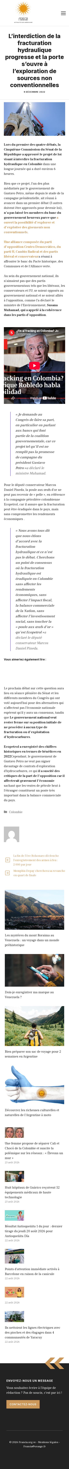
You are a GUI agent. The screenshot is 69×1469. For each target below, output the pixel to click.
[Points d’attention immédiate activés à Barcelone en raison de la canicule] (14, 1261)
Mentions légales (48, 1442)
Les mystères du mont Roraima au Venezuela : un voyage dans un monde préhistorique (32, 940)
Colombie (15, 812)
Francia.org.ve (27, 1442)
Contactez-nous (23, 1404)
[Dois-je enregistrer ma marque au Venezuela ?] (34, 984)
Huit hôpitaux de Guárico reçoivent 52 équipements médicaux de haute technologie (32, 1192)
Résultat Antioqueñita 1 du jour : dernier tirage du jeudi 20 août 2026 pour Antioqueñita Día (33, 1231)
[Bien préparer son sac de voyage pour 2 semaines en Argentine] (34, 1043)
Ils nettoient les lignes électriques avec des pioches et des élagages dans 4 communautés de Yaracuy (32, 1333)
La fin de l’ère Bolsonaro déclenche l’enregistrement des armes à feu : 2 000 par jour (36, 860)
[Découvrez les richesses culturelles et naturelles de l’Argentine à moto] (34, 1102)
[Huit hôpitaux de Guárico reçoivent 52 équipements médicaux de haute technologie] (14, 1179)
